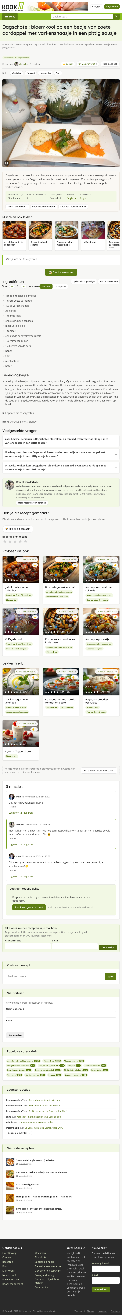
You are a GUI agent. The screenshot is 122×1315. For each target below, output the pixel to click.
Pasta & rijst (99, 1070)
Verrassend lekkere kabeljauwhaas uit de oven (41, 1172)
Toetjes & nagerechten (16, 707)
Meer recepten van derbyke (32, 502)
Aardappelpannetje (97, 639)
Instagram (102, 1311)
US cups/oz (60, 286)
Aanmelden (108, 947)
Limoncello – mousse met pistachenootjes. (39, 1208)
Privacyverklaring (44, 1275)
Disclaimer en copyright (48, 1270)
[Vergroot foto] (6, 163)
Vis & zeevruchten (95, 1065)
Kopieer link (45, 73)
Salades (54, 1075)
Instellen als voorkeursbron (99, 770)
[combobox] (82, 17)
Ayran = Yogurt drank (18, 751)
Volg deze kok (110, 63)
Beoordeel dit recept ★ (43, 206)
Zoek (110, 976)
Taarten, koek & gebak (96, 712)
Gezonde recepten (94, 648)
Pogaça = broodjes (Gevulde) (96, 701)
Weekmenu (41, 1253)
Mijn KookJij (8, 1270)
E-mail (55, 940)
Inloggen (96, 6)
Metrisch (46, 286)
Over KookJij (9, 1253)
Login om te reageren (21, 812)
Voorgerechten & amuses (17, 712)
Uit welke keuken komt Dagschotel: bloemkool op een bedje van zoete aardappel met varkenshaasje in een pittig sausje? (55, 467)
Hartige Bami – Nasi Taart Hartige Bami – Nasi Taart (44, 1196)
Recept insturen (11, 1279)
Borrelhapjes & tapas (18, 1070)
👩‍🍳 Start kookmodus (61, 272)
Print (58, 73)
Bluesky (90, 1311)
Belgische (71, 198)
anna (18, 796)
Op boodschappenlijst (84, 281)
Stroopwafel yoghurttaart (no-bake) (35, 1160)
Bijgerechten (11, 600)
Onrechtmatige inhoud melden (47, 1281)
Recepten (27, 44)
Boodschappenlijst (12, 1284)
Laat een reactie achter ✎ (73, 206)
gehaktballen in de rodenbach (16, 589)
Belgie (83, 198)
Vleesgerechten (73, 1061)
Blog (4, 1266)
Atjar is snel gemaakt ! (28, 1184)
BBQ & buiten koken (75, 1070)
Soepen (74, 1065)
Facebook (115, 1311)
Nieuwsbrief (9, 1275)
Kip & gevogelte (34, 1075)
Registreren (112, 6)
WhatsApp (16, 73)
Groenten (14, 1075)
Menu (12, 16)
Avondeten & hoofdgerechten (16, 57)
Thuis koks (40, 1257)
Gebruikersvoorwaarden (48, 1266)
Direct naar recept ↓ (17, 206)
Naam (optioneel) (13, 940)
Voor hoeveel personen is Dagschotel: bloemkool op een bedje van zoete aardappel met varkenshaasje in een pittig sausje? (56, 441)
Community (41, 1287)
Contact (6, 1257)
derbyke (34, 482)
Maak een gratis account (29, 907)
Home (18, 44)
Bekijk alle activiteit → (19, 1133)
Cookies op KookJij (45, 1261)
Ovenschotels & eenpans (57, 596)
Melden (13, 806)
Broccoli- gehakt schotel (60, 587)
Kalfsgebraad (13, 639)
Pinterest (30, 73)
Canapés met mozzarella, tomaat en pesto (60, 701)
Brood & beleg (67, 707)
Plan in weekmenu (109, 281)
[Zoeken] (116, 17)
